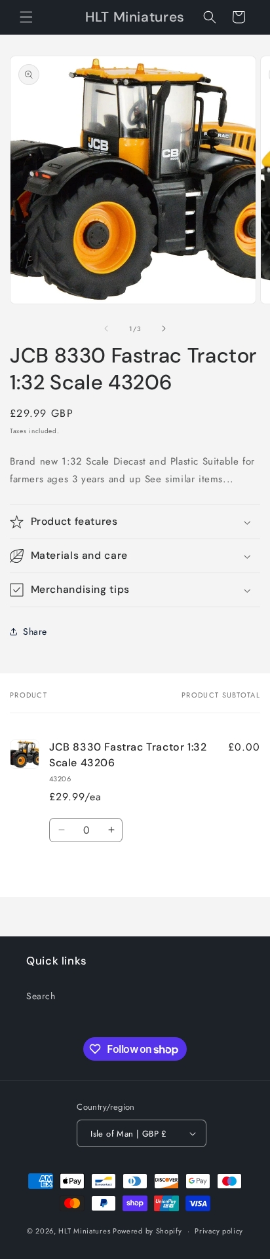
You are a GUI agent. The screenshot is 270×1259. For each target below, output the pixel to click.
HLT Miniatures (84, 1231)
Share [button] (35, 631)
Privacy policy (219, 1231)
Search (41, 995)
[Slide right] (163, 328)
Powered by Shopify (147, 1231)
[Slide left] (106, 328)
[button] (26, 17)
